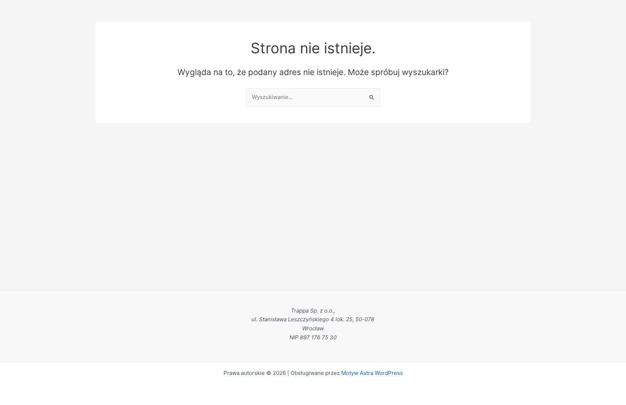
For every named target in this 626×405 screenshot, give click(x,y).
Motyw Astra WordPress (372, 372)
